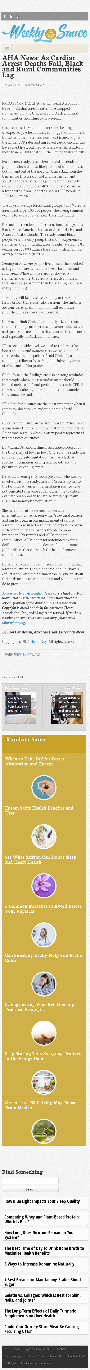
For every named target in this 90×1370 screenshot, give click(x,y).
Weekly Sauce (15, 85)
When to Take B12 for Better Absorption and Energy (34, 760)
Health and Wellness (28, 654)
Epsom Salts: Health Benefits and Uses (39, 810)
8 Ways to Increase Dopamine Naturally (39, 1264)
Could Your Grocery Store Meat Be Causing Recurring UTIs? (41, 1328)
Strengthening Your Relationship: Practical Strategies (40, 1006)
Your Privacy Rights (13, 1356)
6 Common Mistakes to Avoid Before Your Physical (43, 908)
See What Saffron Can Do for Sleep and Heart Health (40, 859)
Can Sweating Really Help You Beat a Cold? (43, 957)
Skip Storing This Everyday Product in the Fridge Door (43, 1055)
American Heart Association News (27, 593)
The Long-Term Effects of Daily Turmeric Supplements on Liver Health (40, 1313)
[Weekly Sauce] (45, 33)
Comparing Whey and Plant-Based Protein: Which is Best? (42, 1219)
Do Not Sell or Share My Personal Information (27, 1363)
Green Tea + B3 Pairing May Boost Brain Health (40, 1104)
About (16, 1349)
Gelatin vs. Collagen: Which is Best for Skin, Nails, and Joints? (42, 1297)
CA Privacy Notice (36, 1356)
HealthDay (38, 641)
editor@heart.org (13, 622)
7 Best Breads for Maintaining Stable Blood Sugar (42, 1281)
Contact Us (62, 1349)
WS (6, 1349)
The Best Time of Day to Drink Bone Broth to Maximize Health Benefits (44, 1250)
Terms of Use (56, 1356)
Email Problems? (76, 1356)
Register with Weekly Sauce (38, 1349)
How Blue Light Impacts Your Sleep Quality (42, 1201)
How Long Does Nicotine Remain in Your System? (39, 1234)
